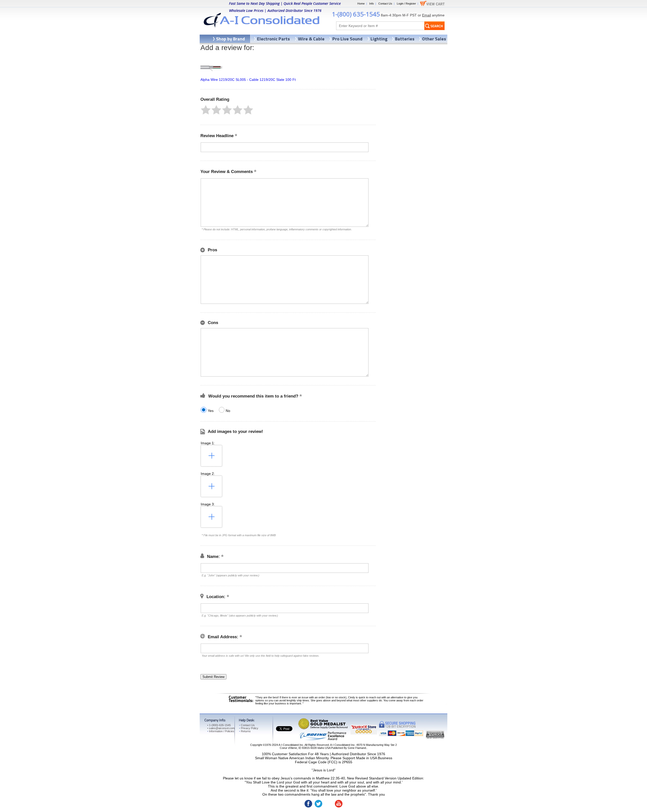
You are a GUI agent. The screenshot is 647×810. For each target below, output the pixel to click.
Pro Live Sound (347, 38)
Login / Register (406, 3)
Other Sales (434, 38)
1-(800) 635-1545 (356, 14)
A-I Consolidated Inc (291, 744)
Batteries (404, 38)
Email (426, 15)
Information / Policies (220, 731)
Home (361, 3)
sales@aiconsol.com (222, 728)
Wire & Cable (311, 38)
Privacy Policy (248, 728)
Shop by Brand (230, 38)
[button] (206, 110)
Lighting (379, 38)
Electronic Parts (273, 38)
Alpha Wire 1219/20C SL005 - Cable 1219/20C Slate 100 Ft (248, 80)
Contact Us (385, 3)
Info (371, 3)
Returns (245, 731)
